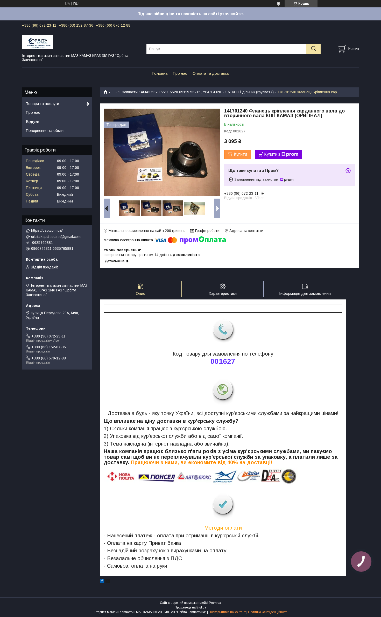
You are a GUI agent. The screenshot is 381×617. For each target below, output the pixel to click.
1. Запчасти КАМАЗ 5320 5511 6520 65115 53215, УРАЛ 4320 (169, 92)
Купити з (272, 154)
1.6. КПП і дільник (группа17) (249, 92)
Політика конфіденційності (267, 612)
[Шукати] (313, 49)
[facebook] (102, 582)
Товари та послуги (42, 103)
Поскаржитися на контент (227, 612)
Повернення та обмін (45, 130)
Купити (240, 154)
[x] (107, 582)
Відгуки (32, 121)
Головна (159, 73)
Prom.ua (215, 603)
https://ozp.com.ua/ (47, 230)
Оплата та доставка (211, 73)
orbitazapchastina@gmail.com (56, 237)
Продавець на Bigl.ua (190, 607)
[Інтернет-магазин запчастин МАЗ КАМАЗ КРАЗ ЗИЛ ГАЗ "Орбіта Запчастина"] (81, 42)
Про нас (180, 73)
